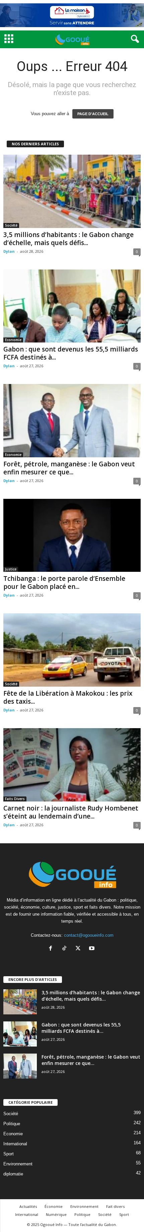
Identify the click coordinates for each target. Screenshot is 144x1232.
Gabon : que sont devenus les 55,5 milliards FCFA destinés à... (70, 353)
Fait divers (115, 1206)
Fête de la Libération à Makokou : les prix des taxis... (67, 697)
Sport (8, 1153)
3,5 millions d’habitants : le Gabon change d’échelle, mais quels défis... (68, 238)
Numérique (56, 1214)
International (15, 1143)
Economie (13, 339)
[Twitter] (79, 948)
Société (11, 225)
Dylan (9, 251)
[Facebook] (52, 948)
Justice (10, 569)
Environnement (17, 1163)
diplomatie (13, 1173)
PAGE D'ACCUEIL (93, 114)
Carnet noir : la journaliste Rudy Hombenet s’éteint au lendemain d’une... (70, 812)
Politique (11, 1123)
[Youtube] (92, 948)
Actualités (28, 1206)
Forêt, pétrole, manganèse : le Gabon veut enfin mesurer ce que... (69, 468)
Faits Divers (15, 798)
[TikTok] (66, 948)
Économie (54, 1206)
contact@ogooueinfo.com (89, 935)
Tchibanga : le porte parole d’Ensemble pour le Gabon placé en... (64, 582)
